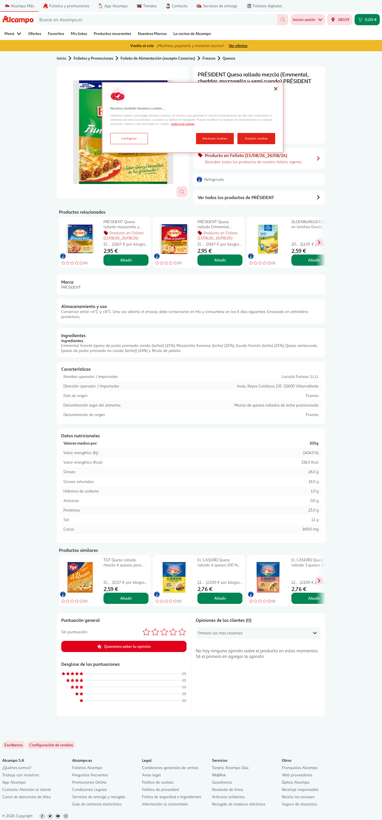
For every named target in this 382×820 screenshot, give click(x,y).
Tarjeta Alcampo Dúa (230, 767)
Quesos (229, 58)
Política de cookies (158, 782)
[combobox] (157, 19)
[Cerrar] (276, 89)
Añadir (126, 260)
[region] (193, 117)
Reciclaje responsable (300, 789)
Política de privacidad (160, 789)
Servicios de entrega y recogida (98, 796)
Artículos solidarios (228, 796)
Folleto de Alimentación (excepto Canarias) (158, 58)
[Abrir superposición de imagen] (182, 191)
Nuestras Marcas (152, 33)
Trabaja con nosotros (20, 774)
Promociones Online (89, 782)
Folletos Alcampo (87, 767)
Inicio (61, 58)
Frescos (208, 58)
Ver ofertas (238, 45)
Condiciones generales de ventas (170, 767)
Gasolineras (222, 782)
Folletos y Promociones (93, 58)
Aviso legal (151, 774)
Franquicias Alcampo (300, 767)
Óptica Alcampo (296, 782)
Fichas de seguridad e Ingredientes (171, 796)
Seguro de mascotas (299, 804)
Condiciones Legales (89, 789)
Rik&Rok (219, 774)
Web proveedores (297, 774)
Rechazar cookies (215, 138)
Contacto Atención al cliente (26, 789)
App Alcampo (14, 782)
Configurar (129, 138)
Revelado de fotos (227, 789)
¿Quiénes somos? (16, 767)
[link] (51, 745)
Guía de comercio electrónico (97, 804)
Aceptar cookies (256, 138)
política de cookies (182, 123)
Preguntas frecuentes (90, 774)
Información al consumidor (165, 804)
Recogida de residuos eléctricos (238, 804)
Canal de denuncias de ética (26, 796)
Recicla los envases (298, 796)
